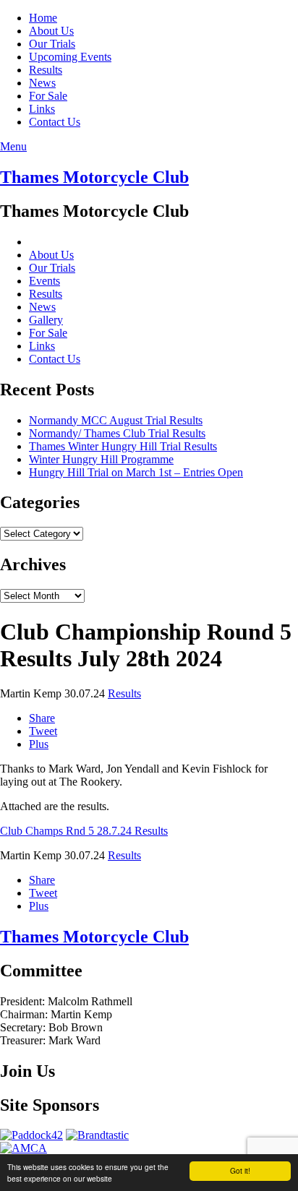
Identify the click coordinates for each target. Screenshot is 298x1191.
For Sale (48, 96)
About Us (51, 31)
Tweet (43, 731)
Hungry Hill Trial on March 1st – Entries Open (136, 472)
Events (44, 281)
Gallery (46, 320)
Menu (13, 146)
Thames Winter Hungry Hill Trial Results (123, 446)
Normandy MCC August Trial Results (116, 420)
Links (42, 109)
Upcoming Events (70, 57)
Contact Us (54, 122)
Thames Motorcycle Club (94, 177)
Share (42, 718)
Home (43, 18)
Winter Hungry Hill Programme (101, 459)
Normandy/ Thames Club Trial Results (117, 433)
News (42, 83)
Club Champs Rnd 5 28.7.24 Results (84, 831)
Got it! (240, 1170)
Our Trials (52, 44)
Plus (38, 744)
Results (45, 70)
